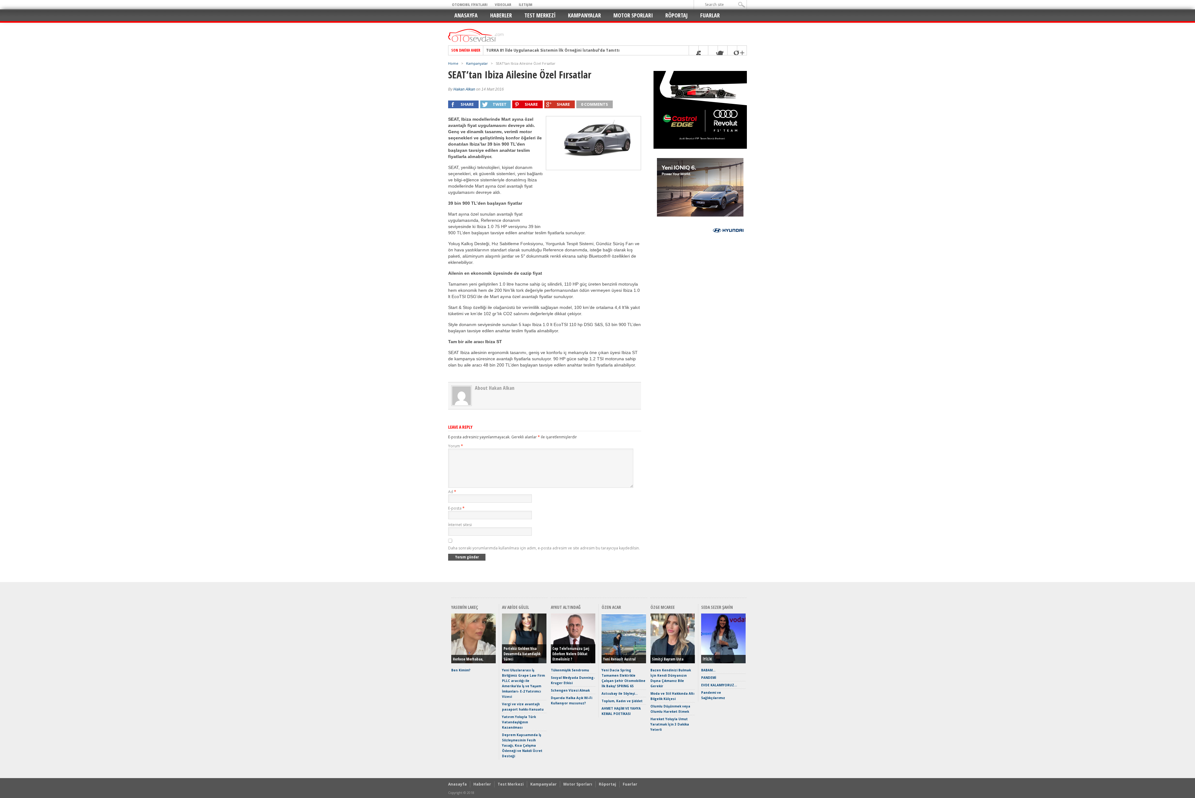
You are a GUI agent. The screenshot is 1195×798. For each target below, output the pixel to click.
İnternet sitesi (460, 524)
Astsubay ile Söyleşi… (620, 693)
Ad (452, 491)
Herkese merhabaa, (468, 659)
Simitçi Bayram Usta (667, 659)
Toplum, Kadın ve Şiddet (622, 701)
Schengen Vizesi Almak (570, 690)
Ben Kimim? (461, 670)
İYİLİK (707, 659)
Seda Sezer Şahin (717, 607)
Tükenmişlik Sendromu (570, 670)
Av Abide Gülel (515, 607)
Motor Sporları (633, 15)
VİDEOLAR (503, 4)
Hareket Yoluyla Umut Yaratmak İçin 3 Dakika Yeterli (669, 724)
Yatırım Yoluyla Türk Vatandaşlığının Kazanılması (519, 722)
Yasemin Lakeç (464, 607)
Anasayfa (466, 15)
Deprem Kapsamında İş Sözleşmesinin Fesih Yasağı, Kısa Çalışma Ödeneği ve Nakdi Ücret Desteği (522, 745)
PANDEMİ (708, 677)
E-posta (456, 508)
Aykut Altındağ (566, 607)
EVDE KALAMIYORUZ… (719, 685)
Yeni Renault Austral (619, 659)
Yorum (455, 446)
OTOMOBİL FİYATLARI (469, 4)
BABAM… (708, 670)
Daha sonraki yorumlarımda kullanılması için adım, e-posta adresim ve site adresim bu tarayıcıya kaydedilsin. (544, 548)
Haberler (501, 15)
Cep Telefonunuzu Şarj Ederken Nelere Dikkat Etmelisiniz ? (570, 654)
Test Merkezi (539, 15)
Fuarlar (710, 15)
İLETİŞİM (525, 4)
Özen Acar (611, 607)
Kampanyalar (584, 15)
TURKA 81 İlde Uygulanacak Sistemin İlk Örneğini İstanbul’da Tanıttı (553, 50)
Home (453, 63)
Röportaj (676, 15)
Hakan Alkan (464, 89)
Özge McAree (662, 607)
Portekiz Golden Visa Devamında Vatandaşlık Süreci (522, 654)
